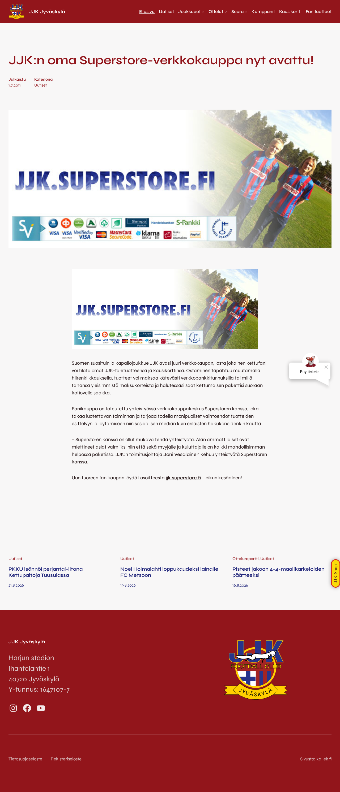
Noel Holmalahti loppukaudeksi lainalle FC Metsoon (169, 572)
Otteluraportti (245, 558)
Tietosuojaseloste (25, 759)
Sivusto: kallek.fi (316, 759)
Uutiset (40, 85)
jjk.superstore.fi (183, 478)
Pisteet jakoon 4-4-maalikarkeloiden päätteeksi (278, 572)
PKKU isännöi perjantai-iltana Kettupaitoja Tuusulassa (45, 572)
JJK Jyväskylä (47, 12)
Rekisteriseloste (66, 759)
